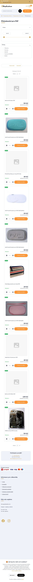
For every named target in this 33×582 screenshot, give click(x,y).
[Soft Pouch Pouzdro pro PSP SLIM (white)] (16, 198)
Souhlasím (21, 575)
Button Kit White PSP (10, 394)
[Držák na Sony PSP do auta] (16, 419)
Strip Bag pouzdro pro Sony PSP (12, 284)
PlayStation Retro (8, 16)
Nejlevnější (11, 65)
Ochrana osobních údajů (7, 491)
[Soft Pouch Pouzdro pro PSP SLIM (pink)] (16, 308)
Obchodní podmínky (6, 489)
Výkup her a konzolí (6, 486)
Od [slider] (4, 37)
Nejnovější (4, 65)
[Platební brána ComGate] (12, 469)
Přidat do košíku (21, 108)
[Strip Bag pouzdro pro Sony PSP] (16, 272)
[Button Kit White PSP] (16, 382)
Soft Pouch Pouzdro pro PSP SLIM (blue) (14, 137)
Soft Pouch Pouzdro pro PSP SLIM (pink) (14, 320)
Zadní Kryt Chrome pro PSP (11, 357)
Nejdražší (19, 65)
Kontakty (4, 484)
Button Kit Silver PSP (10, 100)
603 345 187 (5, 1)
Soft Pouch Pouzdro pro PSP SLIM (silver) (14, 247)
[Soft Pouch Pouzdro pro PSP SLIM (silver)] (16, 235)
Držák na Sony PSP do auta (11, 430)
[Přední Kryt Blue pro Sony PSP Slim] (16, 162)
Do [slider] (30, 37)
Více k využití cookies (16, 570)
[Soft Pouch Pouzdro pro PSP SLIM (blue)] (16, 125)
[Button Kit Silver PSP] (16, 88)
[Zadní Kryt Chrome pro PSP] (16, 345)
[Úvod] (6, 6)
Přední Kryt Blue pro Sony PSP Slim (13, 174)
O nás (3, 481)
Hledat (20, 11)
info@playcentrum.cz (16, 458)
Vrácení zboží (5, 494)
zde (22, 579)
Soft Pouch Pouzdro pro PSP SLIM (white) (14, 210)
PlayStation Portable (18, 16)
